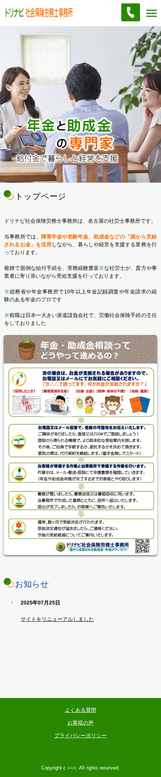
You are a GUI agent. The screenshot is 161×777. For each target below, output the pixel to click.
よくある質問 (80, 710)
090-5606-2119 (130, 12)
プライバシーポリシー (80, 735)
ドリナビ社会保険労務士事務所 (44, 13)
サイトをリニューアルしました (57, 619)
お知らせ (32, 584)
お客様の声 (80, 723)
